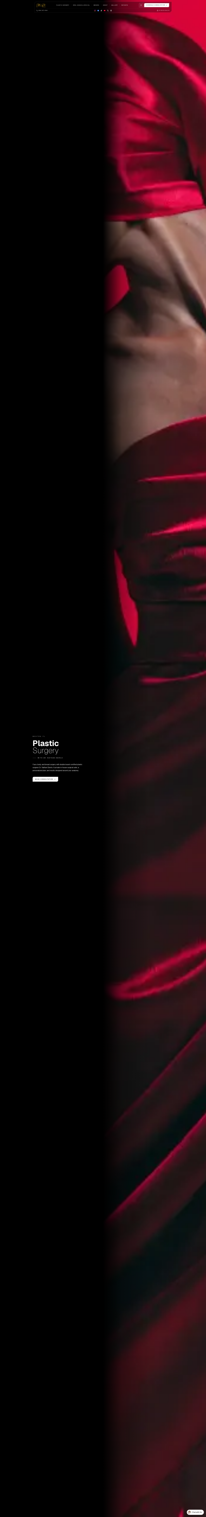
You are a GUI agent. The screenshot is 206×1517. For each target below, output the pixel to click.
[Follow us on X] (108, 10)
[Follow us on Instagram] (95, 10)
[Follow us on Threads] (111, 10)
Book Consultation (44, 779)
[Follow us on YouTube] (104, 10)
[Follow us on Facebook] (98, 10)
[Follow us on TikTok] (101, 10)
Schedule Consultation (155, 5)
